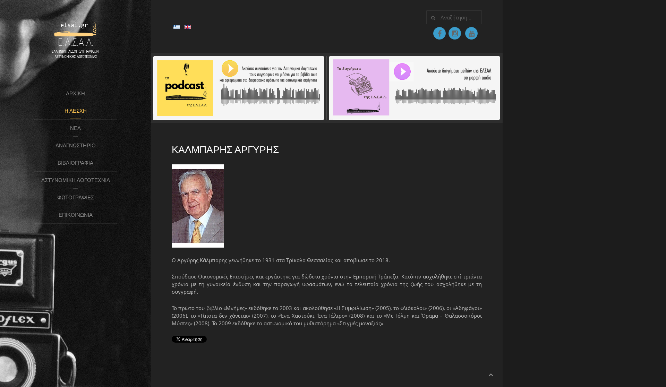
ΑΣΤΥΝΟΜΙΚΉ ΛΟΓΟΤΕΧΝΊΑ (75, 180)
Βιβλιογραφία (75, 163)
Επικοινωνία (76, 215)
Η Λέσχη (76, 111)
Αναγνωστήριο (76, 145)
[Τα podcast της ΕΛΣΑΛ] (238, 87)
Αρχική (75, 93)
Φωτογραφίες (75, 197)
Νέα (75, 128)
